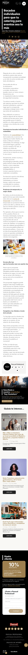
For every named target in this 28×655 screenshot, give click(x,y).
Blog (7, 30)
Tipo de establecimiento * (9, 595)
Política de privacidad (14, 646)
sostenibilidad (16, 135)
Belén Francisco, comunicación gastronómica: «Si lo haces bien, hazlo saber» (13, 479)
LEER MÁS (9, 448)
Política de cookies (14, 644)
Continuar (16, 611)
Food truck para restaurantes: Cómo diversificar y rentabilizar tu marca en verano (14, 523)
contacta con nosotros (14, 585)
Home (3, 30)
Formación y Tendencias (14, 30)
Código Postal (7, 601)
